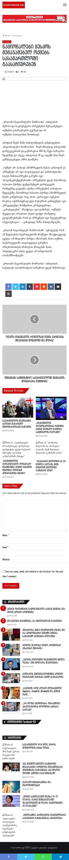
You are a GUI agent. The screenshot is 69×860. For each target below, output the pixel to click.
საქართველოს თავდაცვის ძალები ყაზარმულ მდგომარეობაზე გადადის (16, 423)
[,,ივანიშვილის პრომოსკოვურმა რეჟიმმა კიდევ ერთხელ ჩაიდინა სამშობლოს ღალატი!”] (51, 408)
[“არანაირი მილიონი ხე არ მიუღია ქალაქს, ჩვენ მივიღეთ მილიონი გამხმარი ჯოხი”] (51, 449)
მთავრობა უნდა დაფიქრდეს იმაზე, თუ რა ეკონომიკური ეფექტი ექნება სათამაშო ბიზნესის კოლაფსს (43, 633)
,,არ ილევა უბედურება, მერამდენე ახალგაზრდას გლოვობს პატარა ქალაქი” (41, 706)
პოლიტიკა (17, 35)
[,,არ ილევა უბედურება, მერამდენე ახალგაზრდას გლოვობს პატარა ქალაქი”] (11, 708)
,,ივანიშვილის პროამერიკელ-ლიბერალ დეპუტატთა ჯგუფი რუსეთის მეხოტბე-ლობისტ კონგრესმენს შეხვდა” (17, 467)
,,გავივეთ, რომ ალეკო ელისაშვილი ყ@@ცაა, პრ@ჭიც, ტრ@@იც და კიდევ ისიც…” (42, 691)
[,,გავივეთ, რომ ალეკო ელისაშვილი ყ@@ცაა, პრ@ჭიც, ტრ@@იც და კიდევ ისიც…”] (11, 693)
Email (5, 547)
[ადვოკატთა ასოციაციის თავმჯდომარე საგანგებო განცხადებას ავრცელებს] (11, 825)
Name (5, 535)
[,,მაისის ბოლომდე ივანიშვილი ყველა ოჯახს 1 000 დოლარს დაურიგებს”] (11, 664)
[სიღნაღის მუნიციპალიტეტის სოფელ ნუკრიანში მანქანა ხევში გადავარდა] (11, 678)
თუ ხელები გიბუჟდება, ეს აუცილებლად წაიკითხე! (34, 621)
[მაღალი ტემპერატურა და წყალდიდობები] (11, 787)
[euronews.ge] (13, 5)
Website (6, 559)
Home (7, 35)
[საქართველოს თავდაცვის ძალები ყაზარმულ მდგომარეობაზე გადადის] (17, 407)
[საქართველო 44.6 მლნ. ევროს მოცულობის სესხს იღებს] (11, 751)
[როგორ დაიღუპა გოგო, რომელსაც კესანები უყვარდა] (11, 650)
